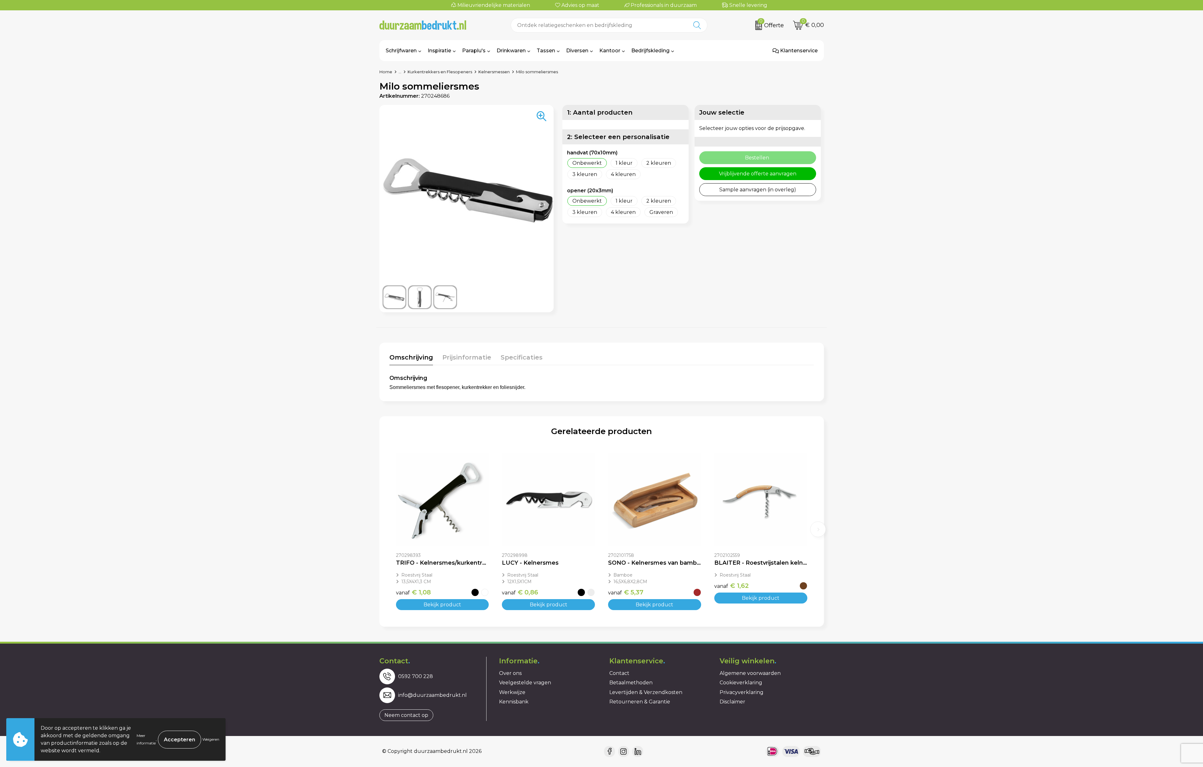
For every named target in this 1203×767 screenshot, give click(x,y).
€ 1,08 (413, 592)
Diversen (577, 51)
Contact (619, 673)
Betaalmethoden (631, 683)
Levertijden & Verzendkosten (645, 692)
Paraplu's (474, 51)
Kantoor (609, 51)
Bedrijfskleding (650, 51)
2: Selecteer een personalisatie (618, 137)
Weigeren (210, 739)
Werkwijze (512, 692)
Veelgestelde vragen (525, 683)
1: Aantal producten (600, 112)
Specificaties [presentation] (522, 357)
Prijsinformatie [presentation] (466, 357)
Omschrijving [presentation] (411, 357)
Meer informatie (146, 739)
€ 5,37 (625, 592)
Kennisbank (514, 702)
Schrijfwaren (401, 51)
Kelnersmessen (494, 71)
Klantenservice (798, 51)
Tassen (546, 51)
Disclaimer (732, 702)
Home (385, 71)
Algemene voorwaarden (750, 673)
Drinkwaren (511, 51)
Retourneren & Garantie (639, 702)
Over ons (510, 673)
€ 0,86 (520, 592)
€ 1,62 (731, 585)
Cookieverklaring (741, 683)
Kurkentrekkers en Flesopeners (440, 71)
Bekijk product (442, 605)
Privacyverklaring (741, 692)
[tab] (411, 359)
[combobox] (599, 25)
